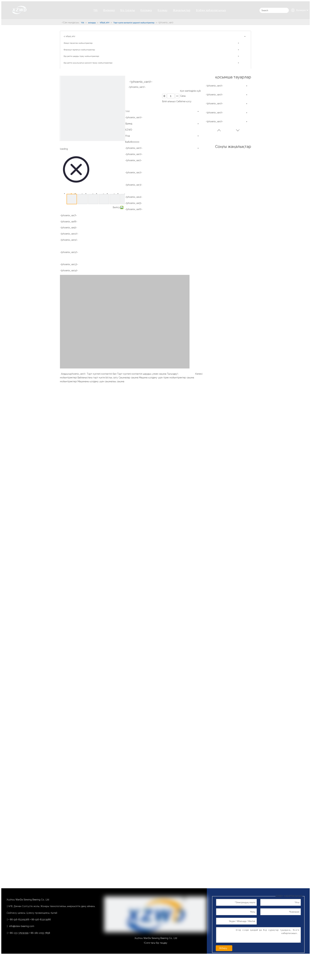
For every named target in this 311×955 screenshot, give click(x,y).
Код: (127, 135)
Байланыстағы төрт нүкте (91, 377)
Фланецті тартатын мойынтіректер (79, 50)
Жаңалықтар (181, 10)
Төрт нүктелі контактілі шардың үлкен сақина (141, 374)
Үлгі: (127, 111)
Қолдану (146, 10)
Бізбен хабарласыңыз (211, 10)
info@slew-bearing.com (21, 926)
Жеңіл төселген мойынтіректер (78, 43)
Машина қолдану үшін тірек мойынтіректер (162, 377)
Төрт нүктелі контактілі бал (101, 374)
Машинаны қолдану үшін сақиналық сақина (101, 381)
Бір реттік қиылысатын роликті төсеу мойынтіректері (88, 63)
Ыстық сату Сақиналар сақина (121, 377)
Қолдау (162, 10)
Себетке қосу (183, 101)
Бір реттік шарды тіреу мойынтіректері (81, 56)
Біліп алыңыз (169, 101)
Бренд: (128, 123)
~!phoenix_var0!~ (133, 148)
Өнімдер (109, 10)
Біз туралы (127, 10)
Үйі (95, 10)
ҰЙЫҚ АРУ (70, 36)
